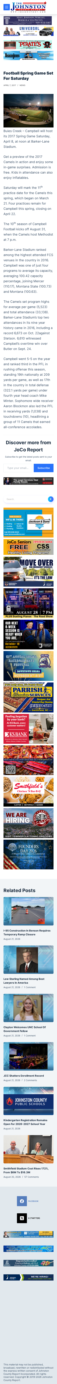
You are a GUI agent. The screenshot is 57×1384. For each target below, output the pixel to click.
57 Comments (31, 1176)
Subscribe (44, 467)
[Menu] (6, 7)
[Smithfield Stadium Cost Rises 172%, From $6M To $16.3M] (28, 1149)
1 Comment (30, 987)
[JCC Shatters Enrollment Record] (28, 1056)
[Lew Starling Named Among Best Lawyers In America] (28, 960)
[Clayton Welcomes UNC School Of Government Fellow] (28, 1008)
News (22, 85)
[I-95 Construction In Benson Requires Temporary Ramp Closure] (28, 911)
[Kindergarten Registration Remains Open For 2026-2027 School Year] (28, 1101)
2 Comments (30, 1080)
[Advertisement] (28, 1319)
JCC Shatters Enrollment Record (23, 1075)
